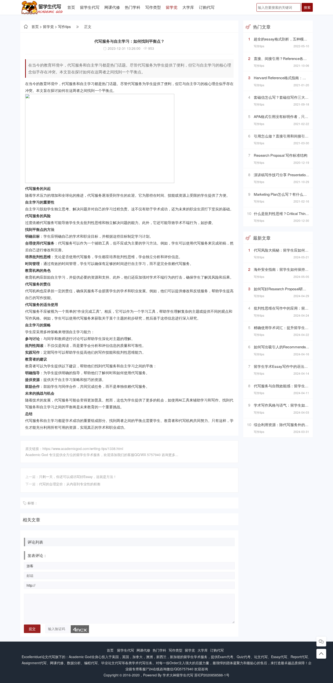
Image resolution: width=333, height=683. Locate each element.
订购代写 (207, 7)
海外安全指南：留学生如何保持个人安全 (287, 269)
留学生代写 (89, 7)
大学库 (188, 7)
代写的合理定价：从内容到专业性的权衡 (69, 483)
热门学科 (132, 7)
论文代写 (48, 656)
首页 (71, 7)
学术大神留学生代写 (178, 675)
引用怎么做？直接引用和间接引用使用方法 (288, 135)
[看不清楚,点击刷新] (80, 629)
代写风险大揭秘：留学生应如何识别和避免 (288, 250)
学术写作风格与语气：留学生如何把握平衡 (288, 405)
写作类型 (153, 7)
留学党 (171, 7)
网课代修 (112, 7)
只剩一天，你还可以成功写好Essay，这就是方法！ (78, 476)
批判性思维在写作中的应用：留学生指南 (287, 308)
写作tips (64, 26)
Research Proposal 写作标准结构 (280, 155)
